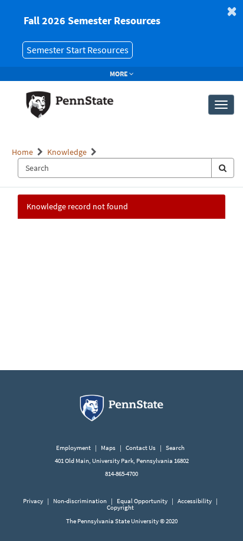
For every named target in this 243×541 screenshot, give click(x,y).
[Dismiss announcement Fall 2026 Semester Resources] (231, 11)
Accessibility (195, 501)
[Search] (222, 168)
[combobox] (115, 168)
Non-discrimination (80, 501)
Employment (73, 447)
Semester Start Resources (78, 50)
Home (22, 152)
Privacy (33, 501)
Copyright (120, 507)
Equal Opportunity (142, 501)
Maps (108, 447)
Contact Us (141, 447)
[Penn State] (121, 407)
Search (175, 447)
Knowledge (67, 152)
